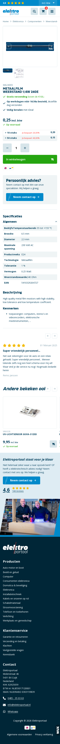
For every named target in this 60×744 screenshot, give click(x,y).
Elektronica (18, 21)
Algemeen (10, 221)
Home (6, 21)
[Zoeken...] (34, 11)
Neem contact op (21, 480)
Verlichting (8, 616)
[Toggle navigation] (52, 11)
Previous (8, 46)
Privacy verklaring (44, 734)
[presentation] (47, 336)
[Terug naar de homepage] (11, 11)
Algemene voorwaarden (19, 734)
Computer (8, 576)
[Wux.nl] (58, 730)
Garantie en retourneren (15, 636)
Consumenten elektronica (16, 580)
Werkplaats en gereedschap (17, 620)
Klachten (7, 645)
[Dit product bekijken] (30, 413)
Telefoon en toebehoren (15, 611)
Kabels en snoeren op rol (16, 598)
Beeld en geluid (11, 572)
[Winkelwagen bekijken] (43, 11)
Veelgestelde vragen (13, 650)
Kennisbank (9, 654)
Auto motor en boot (13, 567)
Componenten (35, 21)
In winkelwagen (15, 159)
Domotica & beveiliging (15, 585)
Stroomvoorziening (13, 607)
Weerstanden (52, 21)
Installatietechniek (12, 594)
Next (51, 46)
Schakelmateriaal (11, 602)
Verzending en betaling (14, 641)
